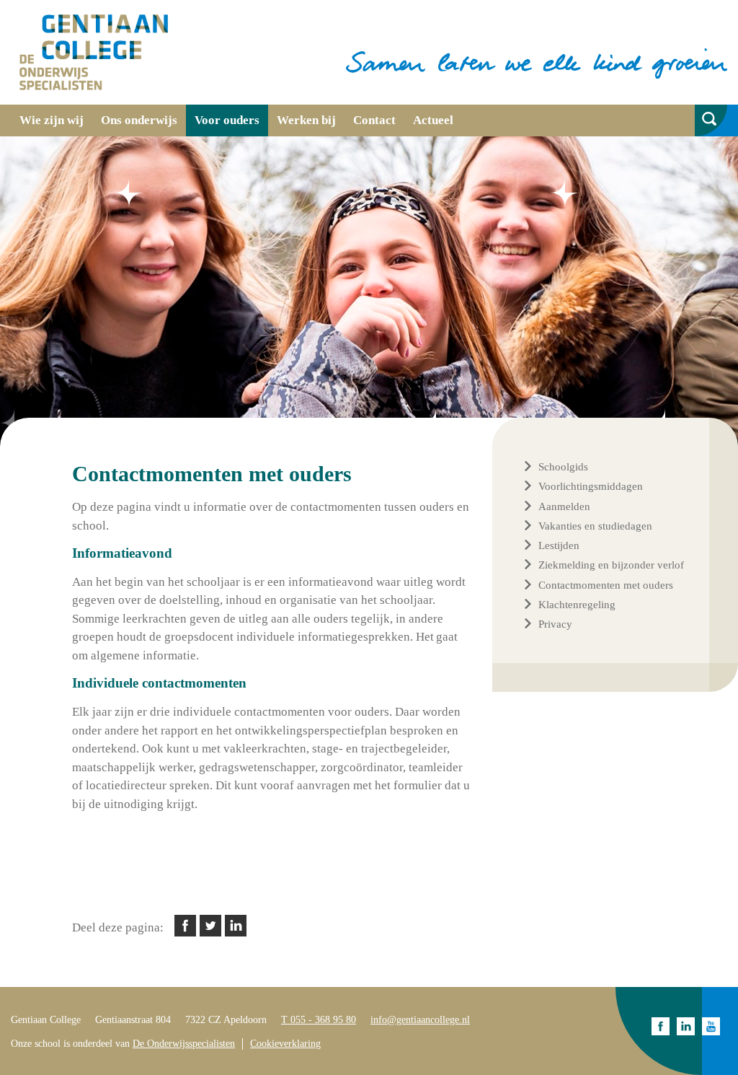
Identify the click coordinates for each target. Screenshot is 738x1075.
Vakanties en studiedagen (595, 526)
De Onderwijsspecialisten (184, 1043)
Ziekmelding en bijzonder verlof (611, 565)
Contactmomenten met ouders (605, 585)
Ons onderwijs (139, 120)
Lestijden (558, 545)
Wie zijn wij (51, 120)
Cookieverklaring (285, 1043)
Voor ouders (227, 120)
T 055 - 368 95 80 (318, 1019)
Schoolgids (563, 467)
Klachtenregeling (576, 604)
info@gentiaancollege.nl (420, 1019)
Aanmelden (564, 506)
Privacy (555, 624)
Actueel (433, 120)
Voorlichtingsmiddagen (590, 486)
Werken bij (306, 120)
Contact (374, 120)
